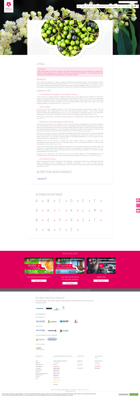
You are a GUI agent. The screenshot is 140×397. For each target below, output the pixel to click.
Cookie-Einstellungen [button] (123, 394)
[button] (40, 200)
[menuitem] (135, 6)
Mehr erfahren (39, 281)
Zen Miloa (42, 178)
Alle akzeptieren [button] (134, 394)
